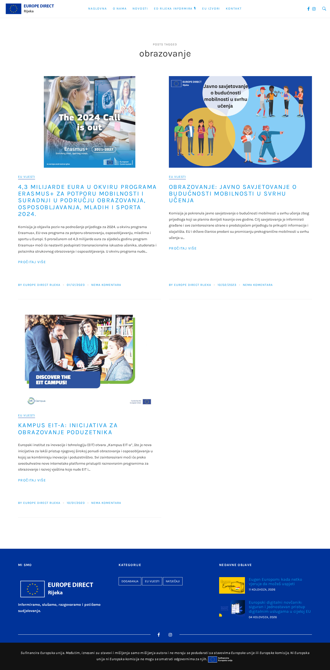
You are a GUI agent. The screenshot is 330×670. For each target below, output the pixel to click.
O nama (120, 8)
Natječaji (173, 581)
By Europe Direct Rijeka (39, 285)
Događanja (129, 581)
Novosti (140, 8)
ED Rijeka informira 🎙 (175, 8)
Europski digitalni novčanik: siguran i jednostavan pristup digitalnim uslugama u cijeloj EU (280, 607)
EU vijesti (26, 177)
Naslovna (97, 8)
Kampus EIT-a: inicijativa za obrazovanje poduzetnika (68, 428)
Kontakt (234, 8)
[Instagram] (314, 8)
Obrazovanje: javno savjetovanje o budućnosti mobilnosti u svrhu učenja (233, 193)
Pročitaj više (32, 262)
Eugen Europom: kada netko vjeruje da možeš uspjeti (275, 581)
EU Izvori (211, 8)
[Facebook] (308, 8)
